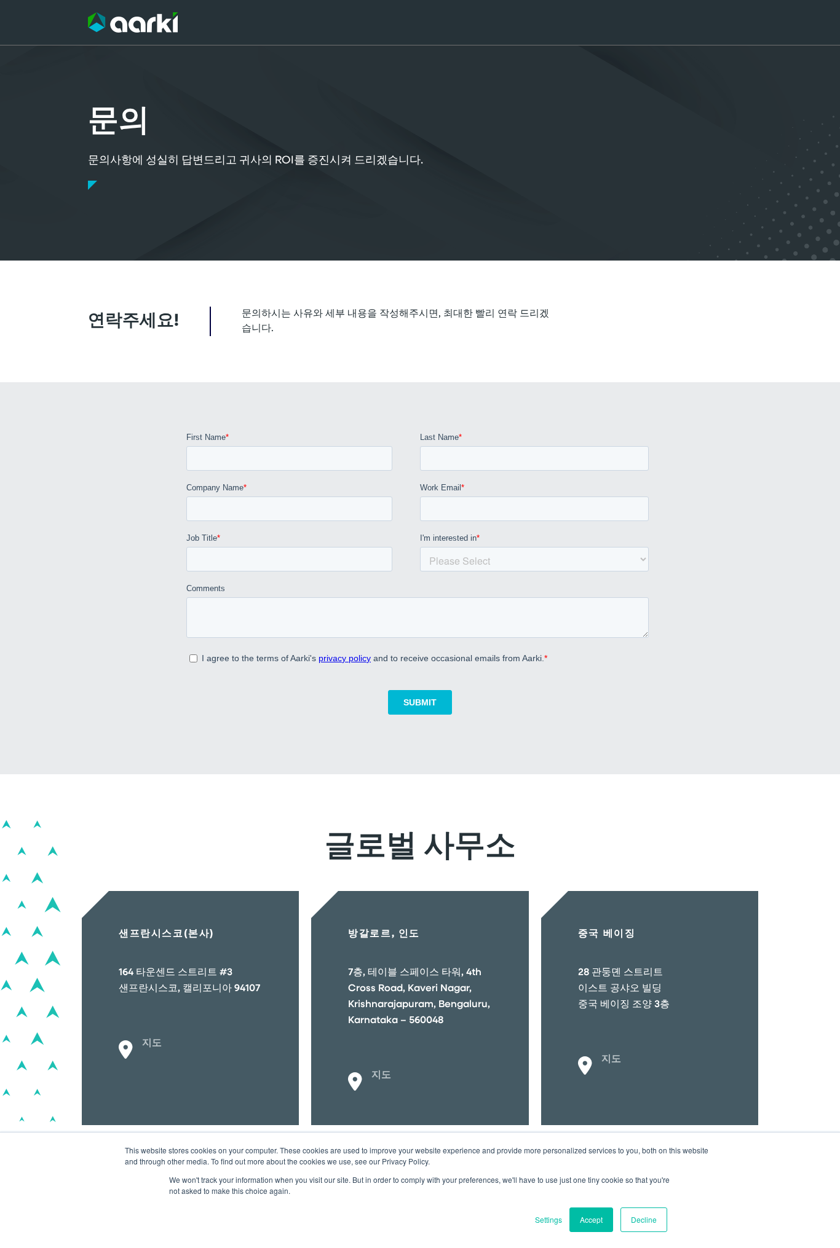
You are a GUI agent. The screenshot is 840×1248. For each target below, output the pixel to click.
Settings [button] (548, 1219)
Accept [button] (591, 1219)
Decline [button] (644, 1219)
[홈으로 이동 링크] (133, 22)
